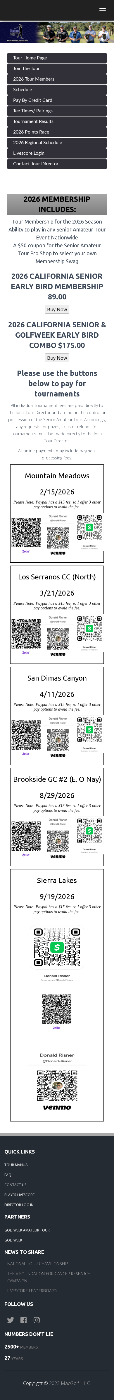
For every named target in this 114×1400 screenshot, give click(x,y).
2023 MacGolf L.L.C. (70, 1383)
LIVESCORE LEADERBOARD (32, 1291)
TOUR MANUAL (17, 1164)
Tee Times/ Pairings (33, 111)
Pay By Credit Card (32, 100)
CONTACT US (15, 1184)
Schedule (22, 89)
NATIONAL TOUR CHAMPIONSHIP (37, 1263)
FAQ (7, 1174)
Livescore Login (28, 153)
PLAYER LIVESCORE (19, 1194)
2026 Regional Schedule (37, 142)
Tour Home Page (30, 58)
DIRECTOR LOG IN (19, 1204)
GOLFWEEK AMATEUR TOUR (27, 1230)
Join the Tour (26, 68)
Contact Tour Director (35, 163)
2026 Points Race (31, 132)
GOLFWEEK (13, 1240)
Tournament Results (33, 121)
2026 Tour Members (33, 79)
